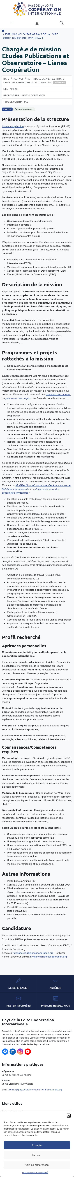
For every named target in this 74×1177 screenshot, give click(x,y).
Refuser (37, 1155)
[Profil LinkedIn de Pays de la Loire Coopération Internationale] (13, 1051)
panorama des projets (18, 398)
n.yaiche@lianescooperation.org (48, 956)
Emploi (7, 109)
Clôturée (59, 83)
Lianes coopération (13, 126)
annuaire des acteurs (58, 394)
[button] (68, 1115)
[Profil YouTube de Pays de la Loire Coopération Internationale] (28, 1051)
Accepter (37, 1145)
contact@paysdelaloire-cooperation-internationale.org (35, 1089)
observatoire (25, 109)
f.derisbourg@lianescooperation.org (33, 952)
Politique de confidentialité (35, 1172)
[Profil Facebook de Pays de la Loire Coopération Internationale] (5, 1051)
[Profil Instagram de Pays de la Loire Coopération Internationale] (20, 1051)
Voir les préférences (37, 1164)
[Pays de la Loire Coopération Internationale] (37, 8)
